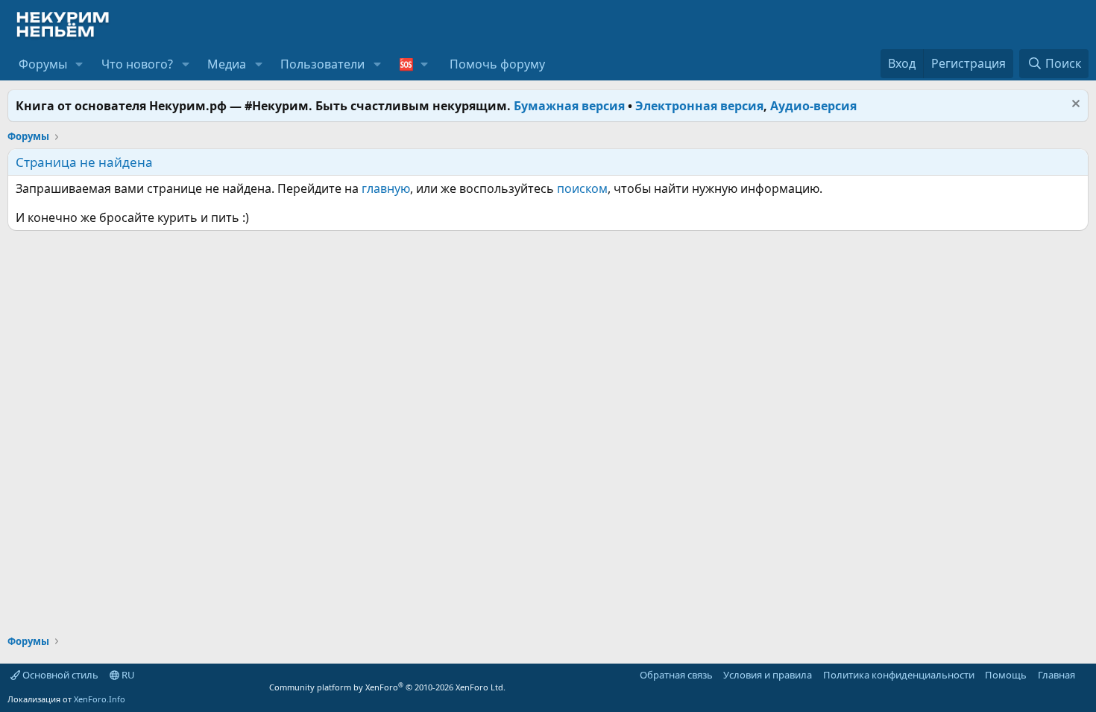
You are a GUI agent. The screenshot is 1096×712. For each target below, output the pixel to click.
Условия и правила (767, 674)
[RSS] (1086, 675)
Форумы (43, 64)
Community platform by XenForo (387, 687)
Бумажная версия (569, 106)
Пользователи (322, 64)
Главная (1056, 674)
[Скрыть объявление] (1074, 105)
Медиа (226, 64)
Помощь (1006, 674)
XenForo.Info (99, 699)
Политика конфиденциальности (898, 674)
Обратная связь (676, 674)
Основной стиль (59, 674)
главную (386, 188)
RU (127, 674)
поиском (582, 188)
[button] (79, 64)
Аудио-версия (813, 106)
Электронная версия (699, 106)
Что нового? (137, 64)
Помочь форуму (497, 64)
